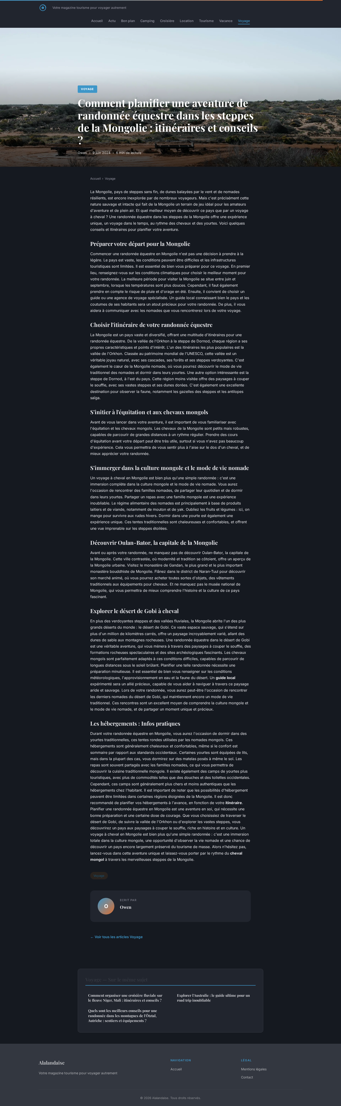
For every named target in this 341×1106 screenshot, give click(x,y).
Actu (112, 21)
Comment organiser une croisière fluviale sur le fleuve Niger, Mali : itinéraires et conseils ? (125, 998)
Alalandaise (51, 1062)
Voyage (244, 21)
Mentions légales (254, 1069)
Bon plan (128, 21)
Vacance (225, 21)
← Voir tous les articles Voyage (116, 937)
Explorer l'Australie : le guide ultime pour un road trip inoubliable (213, 998)
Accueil (97, 21)
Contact (247, 1077)
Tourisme (206, 21)
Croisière (167, 21)
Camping (147, 21)
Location (186, 21)
